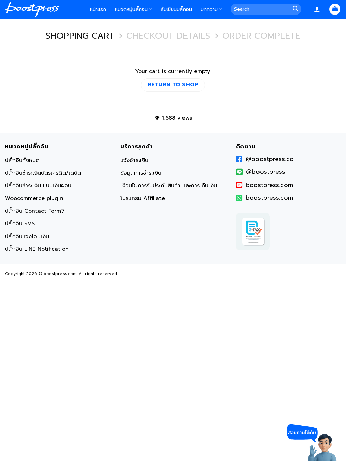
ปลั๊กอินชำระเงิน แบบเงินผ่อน (38, 186)
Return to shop (173, 85)
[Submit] (296, 9)
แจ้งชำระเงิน (134, 160)
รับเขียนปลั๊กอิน (176, 9)
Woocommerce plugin (34, 198)
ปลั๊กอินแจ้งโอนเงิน (27, 237)
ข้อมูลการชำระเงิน (141, 173)
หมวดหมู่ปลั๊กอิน (131, 9)
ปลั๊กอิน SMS (20, 224)
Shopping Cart (80, 36)
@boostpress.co (270, 159)
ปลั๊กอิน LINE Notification (37, 249)
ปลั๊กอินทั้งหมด (22, 160)
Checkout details (168, 36)
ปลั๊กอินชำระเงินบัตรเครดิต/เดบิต (43, 173)
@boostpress (265, 172)
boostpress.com (269, 185)
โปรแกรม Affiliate (142, 198)
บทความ (209, 9)
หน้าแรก (98, 9)
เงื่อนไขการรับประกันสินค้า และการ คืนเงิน (168, 186)
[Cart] (334, 9)
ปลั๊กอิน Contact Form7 (35, 211)
